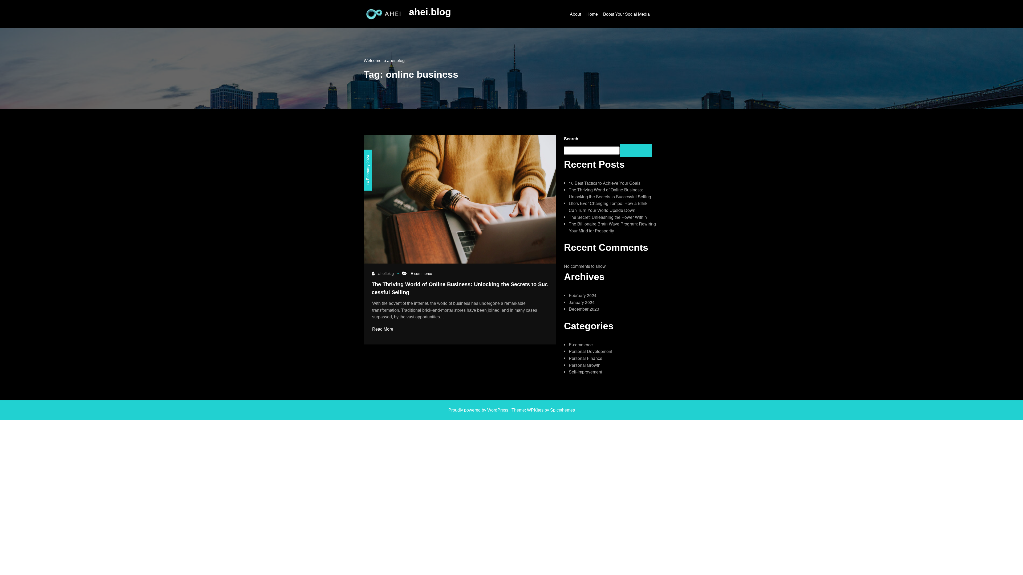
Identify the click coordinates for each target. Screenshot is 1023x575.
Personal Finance (585, 358)
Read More (383, 329)
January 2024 (582, 302)
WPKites (536, 410)
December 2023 (584, 309)
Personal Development (590, 351)
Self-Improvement (585, 372)
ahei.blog (430, 11)
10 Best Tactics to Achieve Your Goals (604, 183)
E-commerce (421, 273)
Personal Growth (584, 365)
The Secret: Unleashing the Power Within (608, 217)
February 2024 (582, 295)
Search (571, 138)
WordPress (497, 410)
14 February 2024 (367, 170)
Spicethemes (562, 410)
